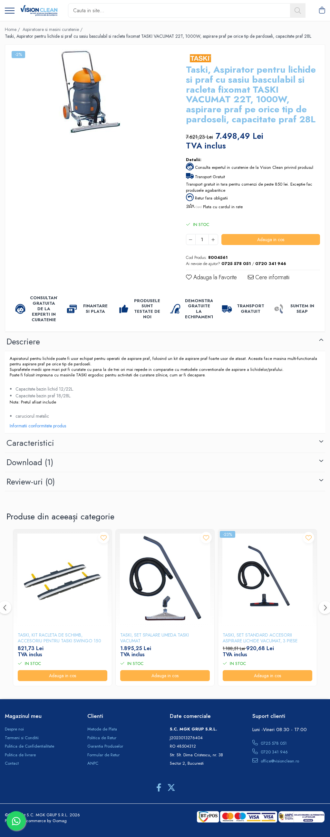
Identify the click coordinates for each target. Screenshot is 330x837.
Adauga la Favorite (214, 277)
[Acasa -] (38, 10)
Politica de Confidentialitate (29, 746)
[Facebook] (158, 788)
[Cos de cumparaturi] (321, 11)
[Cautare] (298, 10)
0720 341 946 (273, 752)
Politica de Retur (101, 738)
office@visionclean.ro (279, 761)
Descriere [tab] (23, 341)
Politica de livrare (20, 755)
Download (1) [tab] (29, 462)
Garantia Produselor (105, 746)
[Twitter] (171, 788)
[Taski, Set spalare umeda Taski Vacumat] (165, 578)
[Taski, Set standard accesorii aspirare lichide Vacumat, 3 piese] (267, 578)
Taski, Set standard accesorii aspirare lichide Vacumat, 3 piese (260, 638)
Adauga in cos (270, 239)
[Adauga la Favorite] (103, 537)
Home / (13, 29)
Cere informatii (271, 277)
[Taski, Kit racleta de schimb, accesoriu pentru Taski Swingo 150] (62, 578)
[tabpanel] (90, 91)
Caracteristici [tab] (30, 443)
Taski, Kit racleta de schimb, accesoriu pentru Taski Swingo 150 (59, 638)
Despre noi (14, 729)
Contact (12, 763)
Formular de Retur (103, 755)
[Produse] (9, 11)
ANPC (92, 763)
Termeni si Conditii (22, 738)
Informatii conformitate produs (38, 426)
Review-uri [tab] (30, 481)
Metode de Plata (102, 729)
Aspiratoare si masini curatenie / (53, 29)
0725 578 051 (273, 743)
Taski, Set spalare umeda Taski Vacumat (154, 638)
